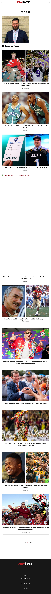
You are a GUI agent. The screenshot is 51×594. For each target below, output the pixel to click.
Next (31, 542)
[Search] (49, 2)
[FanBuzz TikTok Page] (27, 583)
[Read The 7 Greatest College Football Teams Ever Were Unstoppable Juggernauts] (25, 66)
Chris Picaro (26, 130)
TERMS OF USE (26, 588)
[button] (2, 2)
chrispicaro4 (26, 448)
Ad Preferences (25, 578)
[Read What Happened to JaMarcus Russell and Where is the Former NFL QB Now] (25, 225)
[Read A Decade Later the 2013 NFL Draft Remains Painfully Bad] (25, 150)
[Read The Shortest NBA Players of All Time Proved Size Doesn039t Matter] (25, 108)
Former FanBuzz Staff (26, 323)
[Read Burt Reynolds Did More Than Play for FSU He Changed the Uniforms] (25, 301)
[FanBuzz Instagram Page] (24, 583)
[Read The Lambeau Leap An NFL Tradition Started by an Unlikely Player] (25, 467)
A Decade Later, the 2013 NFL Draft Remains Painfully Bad (26, 168)
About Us (25, 575)
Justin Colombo (26, 88)
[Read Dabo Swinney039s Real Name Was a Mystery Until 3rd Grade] (25, 385)
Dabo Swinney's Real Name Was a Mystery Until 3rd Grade (26, 403)
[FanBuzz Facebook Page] (21, 583)
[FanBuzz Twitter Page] (29, 583)
